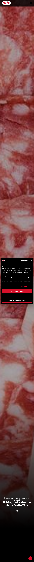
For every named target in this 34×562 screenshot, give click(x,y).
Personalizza (16, 296)
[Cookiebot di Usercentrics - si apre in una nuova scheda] (21, 260)
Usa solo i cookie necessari (17, 300)
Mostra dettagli (25, 286)
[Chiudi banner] (31, 260)
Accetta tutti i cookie (17, 291)
